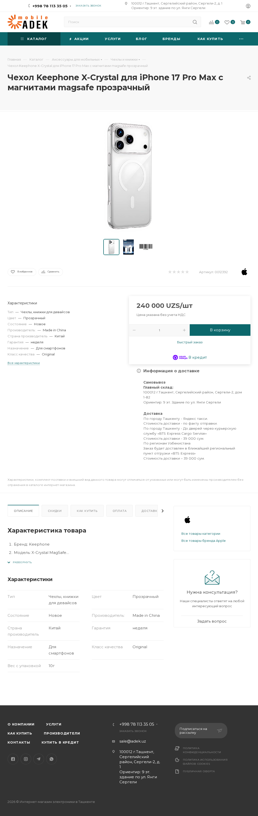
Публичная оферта (199, 771)
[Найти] (195, 22)
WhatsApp (51, 759)
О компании (21, 724)
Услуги (53, 724)
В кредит (197, 357)
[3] (178, 272)
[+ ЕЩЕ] (241, 39)
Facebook (13, 759)
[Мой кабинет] (248, 7)
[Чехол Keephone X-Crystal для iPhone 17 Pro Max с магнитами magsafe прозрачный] (129, 176)
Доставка (150, 511)
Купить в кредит (60, 742)
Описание (23, 511)
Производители (62, 733)
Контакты (19, 742)
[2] (174, 272)
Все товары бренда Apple (203, 541)
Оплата (120, 511)
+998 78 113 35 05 (50, 6)
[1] (170, 272)
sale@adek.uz (132, 741)
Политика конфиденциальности (202, 750)
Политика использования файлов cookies (205, 761)
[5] (187, 272)
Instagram (25, 759)
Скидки (55, 511)
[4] (182, 272)
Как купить (87, 511)
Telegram (38, 759)
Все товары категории (200, 534)
